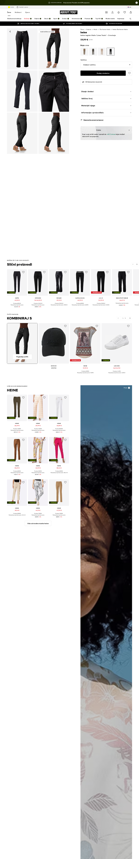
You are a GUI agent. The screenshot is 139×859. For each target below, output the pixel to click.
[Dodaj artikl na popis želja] (23, 272)
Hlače (95, 29)
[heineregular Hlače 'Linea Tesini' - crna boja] (22, 91)
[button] (106, 65)
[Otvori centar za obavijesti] (118, 12)
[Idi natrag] (10, 31)
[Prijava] (112, 12)
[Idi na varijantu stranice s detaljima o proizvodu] (84, 52)
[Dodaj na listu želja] (129, 73)
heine (12, 390)
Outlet (12, 7)
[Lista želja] (124, 12)
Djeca (27, 12)
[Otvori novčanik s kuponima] (106, 12)
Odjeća (88, 29)
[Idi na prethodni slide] (133, 264)
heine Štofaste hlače (120, 29)
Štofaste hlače (105, 29)
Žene (9, 12)
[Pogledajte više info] (17, 308)
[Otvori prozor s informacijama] (137, 3)
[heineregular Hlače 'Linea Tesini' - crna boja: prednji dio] (22, 49)
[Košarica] (130, 12)
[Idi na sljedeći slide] (137, 264)
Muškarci (18, 12)
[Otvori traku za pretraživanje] (129, 19)
